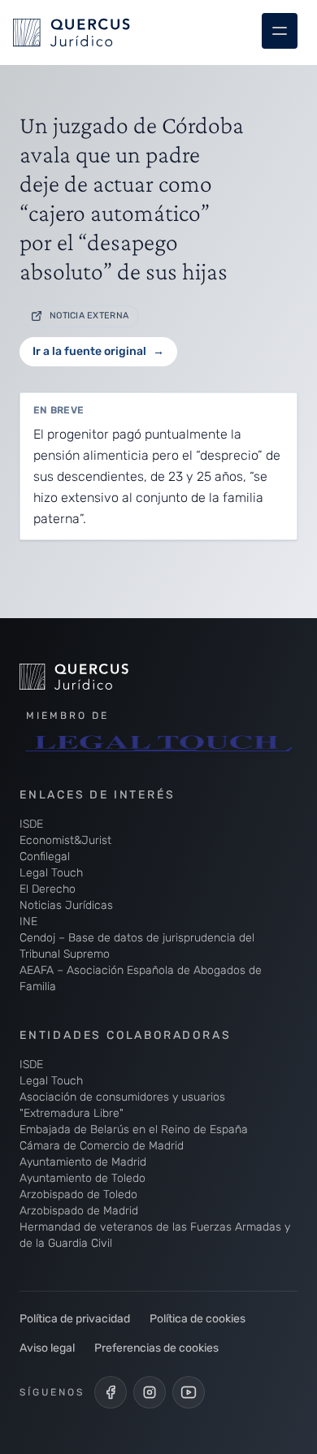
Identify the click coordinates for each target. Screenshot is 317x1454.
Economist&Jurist (65, 840)
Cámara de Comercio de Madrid (102, 1146)
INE (28, 921)
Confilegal (45, 856)
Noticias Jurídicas (66, 905)
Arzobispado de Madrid (79, 1211)
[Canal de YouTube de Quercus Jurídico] (188, 1392)
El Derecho (48, 889)
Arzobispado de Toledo (78, 1194)
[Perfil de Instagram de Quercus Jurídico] (149, 1392)
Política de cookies (197, 1319)
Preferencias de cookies (156, 1348)
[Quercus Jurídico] (109, 677)
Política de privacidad (75, 1319)
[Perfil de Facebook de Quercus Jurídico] (110, 1392)
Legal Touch (51, 873)
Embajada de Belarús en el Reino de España (134, 1129)
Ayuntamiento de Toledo (82, 1178)
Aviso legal (47, 1348)
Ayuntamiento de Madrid (83, 1162)
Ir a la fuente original (98, 351)
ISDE (31, 824)
